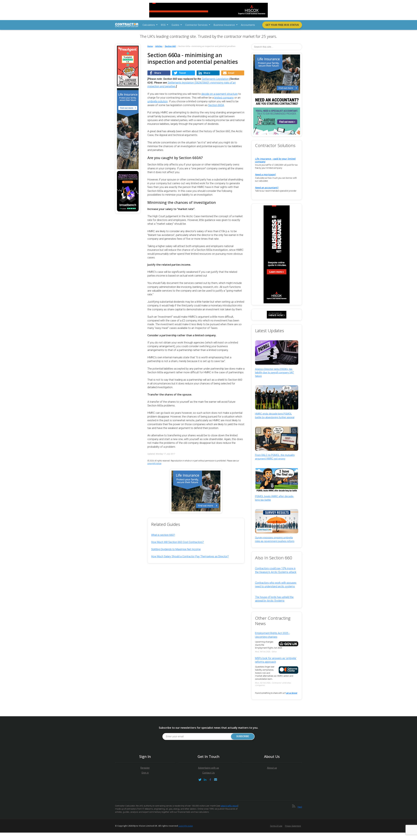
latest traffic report (229, 806)
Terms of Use (276, 825)
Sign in (145, 772)
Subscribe (242, 736)
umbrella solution (157, 101)
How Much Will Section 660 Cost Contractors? (177, 542)
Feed (300, 807)
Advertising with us (208, 767)
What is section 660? (163, 534)
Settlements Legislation (215, 78)
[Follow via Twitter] (200, 779)
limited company (224, 97)
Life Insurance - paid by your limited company (275, 160)
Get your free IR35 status (282, 24)
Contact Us (208, 772)
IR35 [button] (163, 24)
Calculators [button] (149, 24)
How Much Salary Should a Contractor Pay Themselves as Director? (190, 556)
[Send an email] (215, 779)
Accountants (248, 24)
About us (272, 767)
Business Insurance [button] (225, 24)
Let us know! (291, 693)
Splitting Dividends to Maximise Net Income (176, 549)
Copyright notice (185, 825)
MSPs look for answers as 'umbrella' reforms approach (275, 660)
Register (145, 767)
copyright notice (154, 463)
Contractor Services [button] (196, 24)
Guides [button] (176, 24)
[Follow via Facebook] (210, 779)
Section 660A (216, 105)
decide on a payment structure (219, 93)
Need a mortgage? (265, 174)
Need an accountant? (267, 187)
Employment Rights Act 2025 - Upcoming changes (272, 635)
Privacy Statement (293, 825)
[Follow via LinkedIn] (205, 779)
